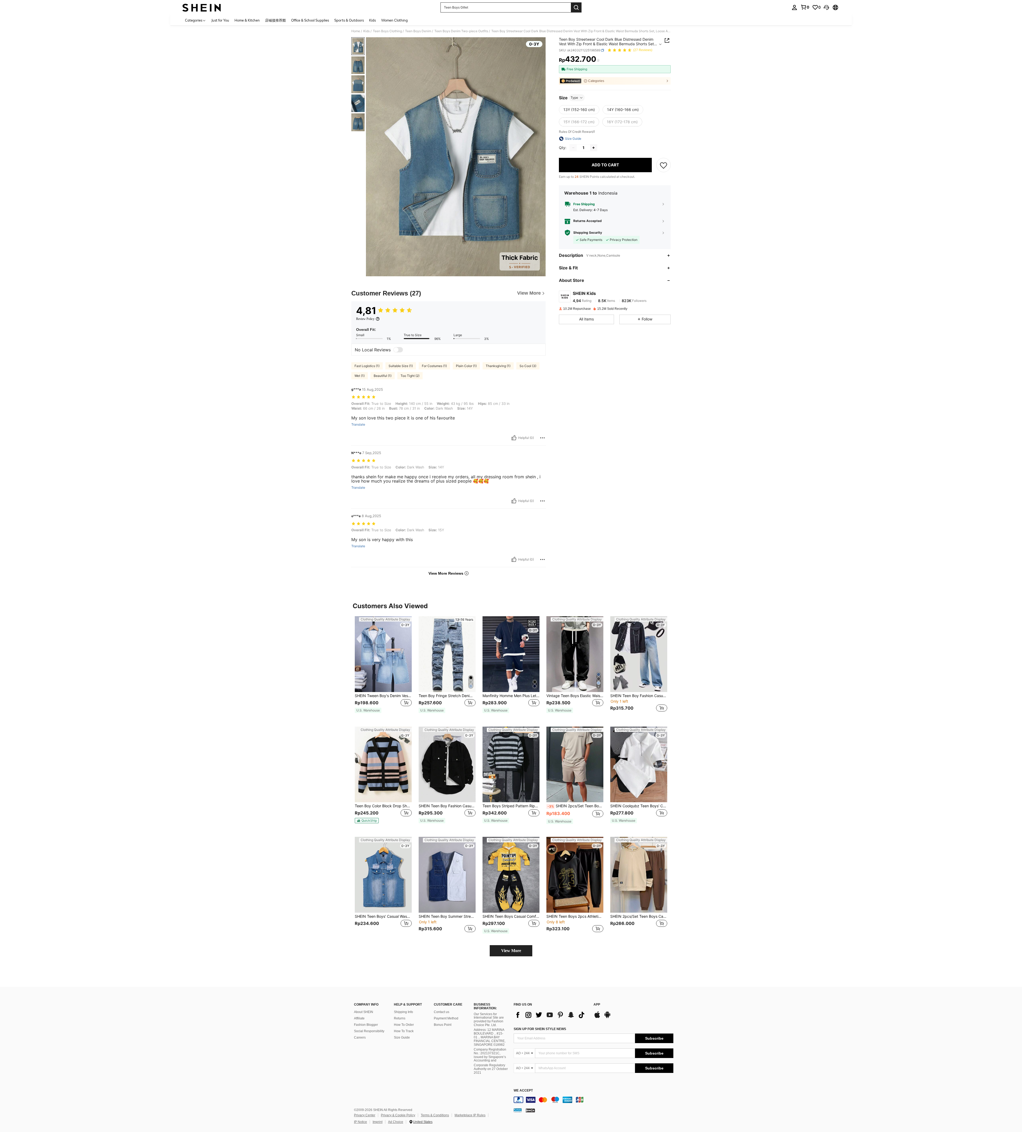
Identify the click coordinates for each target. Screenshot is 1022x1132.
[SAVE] (663, 165)
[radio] (579, 109)
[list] (551, 1015)
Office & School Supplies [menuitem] (310, 20)
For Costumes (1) (434, 366)
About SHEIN (363, 1012)
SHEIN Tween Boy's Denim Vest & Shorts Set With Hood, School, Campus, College (383, 696)
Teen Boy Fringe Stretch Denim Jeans (447, 696)
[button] (826, 7)
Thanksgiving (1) (498, 366)
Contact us (441, 1012)
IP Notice (360, 1122)
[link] (804, 7)
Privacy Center (364, 1115)
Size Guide (402, 1037)
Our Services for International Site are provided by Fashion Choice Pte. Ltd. (489, 1019)
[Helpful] (514, 438)
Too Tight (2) (410, 376)
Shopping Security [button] (587, 232)
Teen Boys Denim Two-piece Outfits (461, 31)
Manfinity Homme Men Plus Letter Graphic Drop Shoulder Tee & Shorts (511, 696)
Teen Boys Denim (418, 31)
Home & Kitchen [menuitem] (247, 20)
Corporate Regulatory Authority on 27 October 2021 (491, 1069)
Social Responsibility (369, 1031)
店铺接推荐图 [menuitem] (275, 20)
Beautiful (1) (383, 376)
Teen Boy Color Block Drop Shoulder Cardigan (383, 806)
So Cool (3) (528, 366)
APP (597, 1004)
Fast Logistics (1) (367, 366)
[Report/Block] (542, 438)
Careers (360, 1037)
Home (355, 31)
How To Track (404, 1031)
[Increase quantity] (593, 148)
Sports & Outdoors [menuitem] (349, 20)
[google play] (607, 1017)
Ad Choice (395, 1122)
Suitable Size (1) (401, 366)
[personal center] (794, 7)
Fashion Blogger (366, 1025)
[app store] (597, 1017)
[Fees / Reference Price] (598, 60)
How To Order (404, 1025)
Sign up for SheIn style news (540, 1029)
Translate (358, 424)
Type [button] (574, 98)
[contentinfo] (593, 1100)
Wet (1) (360, 376)
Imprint (377, 1122)
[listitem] (383, 667)
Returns (399, 1018)
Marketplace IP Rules (470, 1115)
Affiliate (359, 1018)
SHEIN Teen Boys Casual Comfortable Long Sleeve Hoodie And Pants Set (511, 916)
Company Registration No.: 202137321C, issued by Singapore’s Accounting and (490, 1055)
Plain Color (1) (466, 366)
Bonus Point (442, 1025)
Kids (366, 31)
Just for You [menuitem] (220, 20)
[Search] (576, 7)
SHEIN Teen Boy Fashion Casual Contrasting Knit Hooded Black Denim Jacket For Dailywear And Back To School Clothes (447, 806)
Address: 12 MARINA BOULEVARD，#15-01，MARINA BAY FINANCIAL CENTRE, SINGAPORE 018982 (489, 1037)
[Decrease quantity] (573, 148)
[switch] (398, 349)
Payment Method (446, 1018)
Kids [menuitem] (372, 20)
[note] (368, 710)
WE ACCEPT (523, 1090)
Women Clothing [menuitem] (394, 20)
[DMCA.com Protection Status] (530, 1110)
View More (511, 950)
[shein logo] (201, 7)
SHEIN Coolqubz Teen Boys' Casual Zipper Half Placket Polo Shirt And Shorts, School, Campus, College (638, 806)
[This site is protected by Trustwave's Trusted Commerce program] (518, 1110)
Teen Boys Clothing (387, 31)
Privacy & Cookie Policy (398, 1115)
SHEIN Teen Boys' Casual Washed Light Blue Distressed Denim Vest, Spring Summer (383, 916)
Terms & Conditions (435, 1115)
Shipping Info (403, 1012)
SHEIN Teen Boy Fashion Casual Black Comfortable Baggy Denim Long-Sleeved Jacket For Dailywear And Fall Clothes (638, 696)
